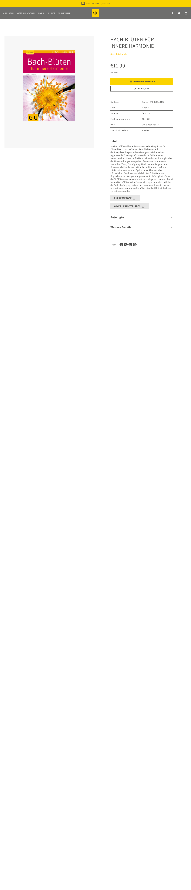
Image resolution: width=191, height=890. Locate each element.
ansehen (146, 130)
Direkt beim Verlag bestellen (98, 3)
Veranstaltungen (64, 13)
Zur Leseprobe (123, 198)
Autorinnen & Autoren (26, 13)
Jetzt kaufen (142, 88)
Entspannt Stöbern (98, 8)
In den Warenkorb (144, 81)
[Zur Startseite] (95, 13)
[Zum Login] (179, 13)
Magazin (41, 13)
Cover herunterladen (127, 206)
